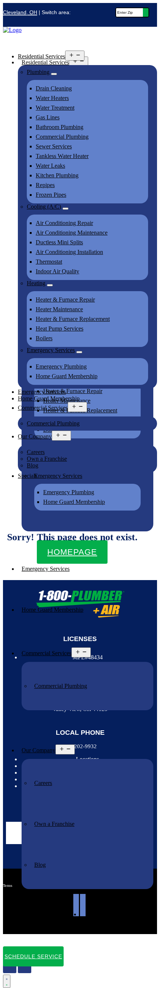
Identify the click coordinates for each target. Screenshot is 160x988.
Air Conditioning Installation (69, 252)
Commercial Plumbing (60, 686)
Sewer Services (54, 146)
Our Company (38, 750)
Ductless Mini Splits (59, 242)
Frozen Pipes (51, 195)
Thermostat (49, 261)
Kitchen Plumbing (57, 175)
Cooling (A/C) (44, 206)
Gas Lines (48, 117)
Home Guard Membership (74, 502)
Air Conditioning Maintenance (72, 232)
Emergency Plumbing (68, 492)
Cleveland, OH (20, 12)
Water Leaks (50, 165)
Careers (43, 783)
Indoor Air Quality (57, 271)
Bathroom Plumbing (59, 127)
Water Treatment (55, 107)
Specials (31, 926)
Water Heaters (52, 98)
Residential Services (41, 56)
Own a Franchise (54, 824)
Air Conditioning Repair (64, 223)
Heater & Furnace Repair (65, 299)
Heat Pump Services (59, 328)
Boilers (44, 338)
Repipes (45, 185)
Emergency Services (46, 569)
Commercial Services (46, 653)
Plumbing (38, 72)
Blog (40, 865)
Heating (36, 283)
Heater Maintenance (59, 309)
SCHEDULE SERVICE (33, 956)
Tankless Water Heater (62, 156)
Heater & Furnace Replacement (73, 319)
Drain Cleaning (54, 88)
